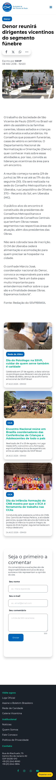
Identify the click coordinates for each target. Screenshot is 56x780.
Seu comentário (17, 610)
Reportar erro (45, 774)
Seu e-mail (14, 596)
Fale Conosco (9, 734)
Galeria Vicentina (12, 713)
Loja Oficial (8, 697)
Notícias (6, 724)
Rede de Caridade (12, 708)
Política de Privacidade (15, 739)
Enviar (16, 637)
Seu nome (14, 581)
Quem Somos (10, 729)
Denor (7, 19)
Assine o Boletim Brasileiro (17, 702)
